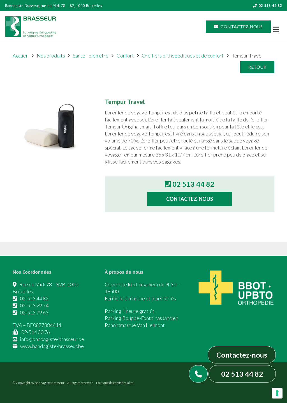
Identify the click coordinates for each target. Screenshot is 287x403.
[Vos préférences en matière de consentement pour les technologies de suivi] (277, 393)
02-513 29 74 (34, 305)
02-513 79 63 (34, 312)
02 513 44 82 (242, 374)
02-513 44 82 (34, 298)
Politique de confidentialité (114, 383)
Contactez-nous (241, 355)
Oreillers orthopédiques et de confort (183, 55)
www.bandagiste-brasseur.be (52, 346)
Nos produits (51, 55)
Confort (125, 55)
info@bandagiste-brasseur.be (52, 339)
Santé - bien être (90, 55)
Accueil (21, 55)
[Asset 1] (30, 26)
